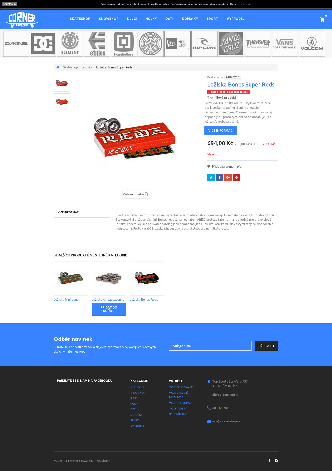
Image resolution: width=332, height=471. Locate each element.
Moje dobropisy (180, 402)
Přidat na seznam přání (227, 166)
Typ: (210, 97)
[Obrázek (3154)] (62, 101)
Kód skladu (215, 77)
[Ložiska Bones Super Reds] (62, 83)
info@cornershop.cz (226, 421)
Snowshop (109, 18)
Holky (151, 18)
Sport (212, 18)
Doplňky (190, 18)
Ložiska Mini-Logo (66, 299)
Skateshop (80, 18)
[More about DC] (43, 44)
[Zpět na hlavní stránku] (57, 67)
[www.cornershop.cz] (29, 20)
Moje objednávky (181, 387)
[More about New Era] (177, 44)
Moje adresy (178, 408)
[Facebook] (269, 460)
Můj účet (175, 381)
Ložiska (87, 67)
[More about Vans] (285, 44)
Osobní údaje (178, 414)
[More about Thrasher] (258, 44)
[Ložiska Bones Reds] (147, 278)
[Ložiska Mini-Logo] (71, 278)
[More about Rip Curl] (204, 44)
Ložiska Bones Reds (144, 299)
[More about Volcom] (312, 44)
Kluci (132, 18)
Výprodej (236, 18)
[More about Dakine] (16, 44)
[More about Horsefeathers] (124, 44)
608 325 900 (220, 408)
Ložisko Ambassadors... (108, 299)
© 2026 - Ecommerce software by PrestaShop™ (82, 460)
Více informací (220, 130)
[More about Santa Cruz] (231, 44)
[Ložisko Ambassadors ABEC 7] (109, 278)
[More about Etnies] (97, 44)
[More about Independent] (151, 44)
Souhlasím (9, 3)
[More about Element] (70, 44)
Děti (169, 18)
